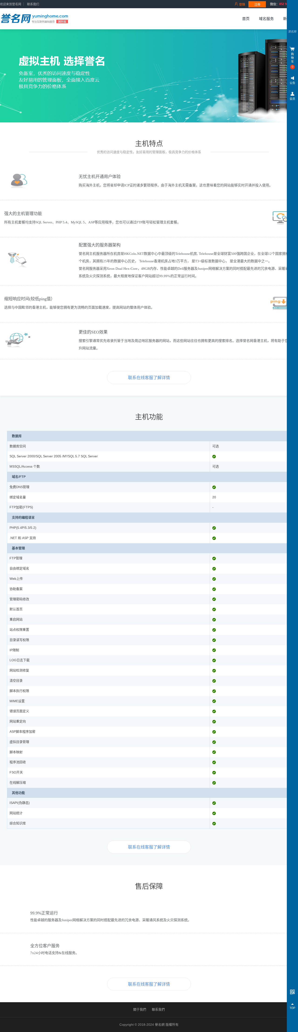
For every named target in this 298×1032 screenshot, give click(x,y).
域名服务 (266, 19)
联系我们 (33, 4)
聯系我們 (158, 1009)
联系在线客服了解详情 (149, 377)
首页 (246, 19)
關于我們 (139, 1009)
